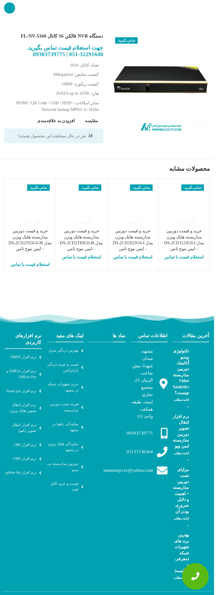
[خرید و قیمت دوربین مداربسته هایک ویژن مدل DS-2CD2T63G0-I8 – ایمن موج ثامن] (30, 204)
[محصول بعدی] (7, 25)
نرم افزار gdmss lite (21, 472)
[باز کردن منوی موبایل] (9, 8)
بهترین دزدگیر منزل (63, 350)
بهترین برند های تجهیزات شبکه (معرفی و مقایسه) (181, 552)
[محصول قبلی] (20, 25)
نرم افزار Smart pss (21, 391)
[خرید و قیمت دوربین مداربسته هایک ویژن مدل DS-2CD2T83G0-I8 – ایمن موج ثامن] (81, 204)
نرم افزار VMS (24, 459)
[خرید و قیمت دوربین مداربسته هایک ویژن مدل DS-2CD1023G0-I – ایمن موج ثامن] (132, 204)
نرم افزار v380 (24, 445)
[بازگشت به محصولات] (13, 25)
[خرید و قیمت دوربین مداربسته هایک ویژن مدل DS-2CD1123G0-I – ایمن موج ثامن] (184, 204)
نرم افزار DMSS (23, 357)
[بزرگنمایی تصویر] (200, 123)
